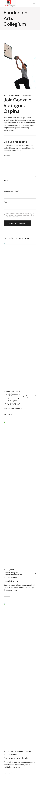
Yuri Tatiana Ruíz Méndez (16, 758)
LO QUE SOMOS (12, 404)
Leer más (7, 414)
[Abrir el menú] (34, 3)
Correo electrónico (11, 191)
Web (5, 202)
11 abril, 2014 (8, 95)
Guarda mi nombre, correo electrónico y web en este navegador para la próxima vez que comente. (20, 215)
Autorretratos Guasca (23, 95)
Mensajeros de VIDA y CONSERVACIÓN (17, 398)
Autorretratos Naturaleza (13, 396)
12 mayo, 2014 (9, 570)
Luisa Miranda (11, 581)
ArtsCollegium (10, 401)
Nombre (7, 180)
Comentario (8, 156)
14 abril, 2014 (8, 752)
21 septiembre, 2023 (11, 391)
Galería (25, 396)
